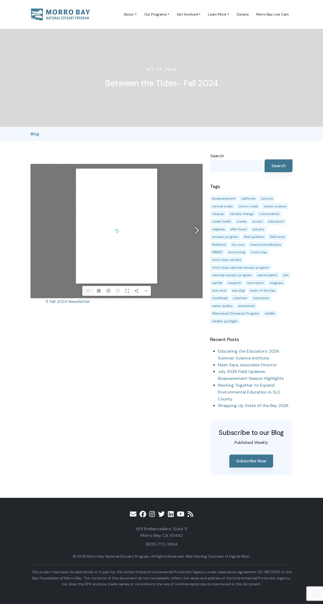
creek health (221, 221)
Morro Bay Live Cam (272, 14)
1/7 (88, 291)
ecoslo (257, 221)
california (248, 198)
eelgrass (218, 229)
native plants (267, 275)
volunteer (240, 298)
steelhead (219, 298)
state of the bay (262, 290)
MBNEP (217, 252)
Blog (35, 134)
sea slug (238, 290)
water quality (222, 306)
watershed (246, 306)
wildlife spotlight (225, 321)
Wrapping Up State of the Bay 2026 (253, 405)
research (234, 283)
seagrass (276, 283)
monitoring (236, 252)
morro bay (259, 252)
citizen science (275, 206)
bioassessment (224, 198)
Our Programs (155, 14)
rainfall (217, 283)
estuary (258, 229)
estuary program (225, 237)
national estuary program (232, 275)
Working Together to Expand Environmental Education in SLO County (249, 392)
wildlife (270, 313)
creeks (242, 221)
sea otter (219, 290)
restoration (255, 283)
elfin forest (238, 229)
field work (277, 237)
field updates (254, 237)
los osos (238, 244)
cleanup (218, 214)
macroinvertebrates (265, 244)
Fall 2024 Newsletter (69, 301)
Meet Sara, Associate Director (247, 365)
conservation (269, 214)
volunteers (261, 298)
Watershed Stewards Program (235, 313)
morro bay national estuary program (240, 267)
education (276, 221)
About (129, 14)
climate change (242, 214)
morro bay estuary (226, 260)
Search (217, 156)
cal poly (267, 198)
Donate (243, 14)
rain (285, 275)
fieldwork (219, 244)
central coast (222, 206)
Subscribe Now (251, 461)
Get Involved (187, 14)
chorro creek (248, 206)
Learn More (217, 14)
